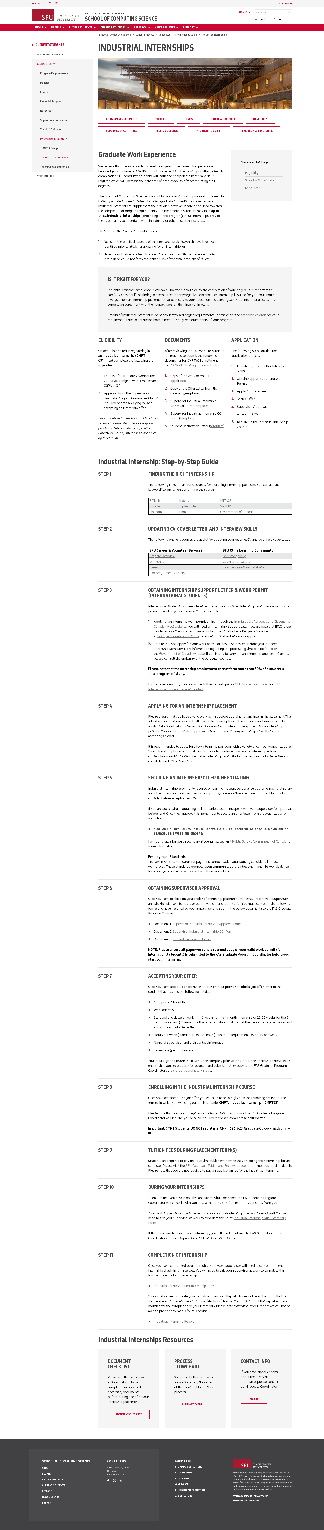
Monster (185, 512)
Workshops (157, 562)
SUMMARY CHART (192, 1404)
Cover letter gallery (236, 562)
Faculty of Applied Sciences (104, 13)
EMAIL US (253, 1399)
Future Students (80, 27)
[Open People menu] (64, 27)
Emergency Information (190, 1490)
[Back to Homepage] (56, 15)
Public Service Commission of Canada (259, 841)
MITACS (226, 501)
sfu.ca (36, 3)
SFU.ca (278, 19)
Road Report (183, 1478)
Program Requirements (54, 73)
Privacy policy (261, 1496)
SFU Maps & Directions (188, 1466)
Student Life (45, 176)
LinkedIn (155, 512)
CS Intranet (285, 3)
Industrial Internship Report (174, 1321)
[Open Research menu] (149, 27)
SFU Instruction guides (251, 684)
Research (140, 27)
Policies (45, 82)
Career (154, 567)
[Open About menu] (46, 27)
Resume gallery (234, 556)
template (201, 406)
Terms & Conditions (242, 1496)
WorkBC (226, 506)
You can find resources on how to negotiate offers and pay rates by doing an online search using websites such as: (221, 831)
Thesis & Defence (50, 129)
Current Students (113, 27)
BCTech (154, 501)
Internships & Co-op (186, 34)
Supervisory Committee (54, 120)
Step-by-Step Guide (259, 180)
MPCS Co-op (50, 148)
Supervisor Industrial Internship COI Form (203, 931)
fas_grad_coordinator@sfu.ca (178, 636)
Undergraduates (48, 54)
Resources (46, 110)
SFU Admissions (184, 1472)
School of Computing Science (121, 18)
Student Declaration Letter (192, 939)
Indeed (184, 501)
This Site (263, 19)
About (38, 27)
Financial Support (50, 101)
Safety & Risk (183, 1461)
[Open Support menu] (197, 27)
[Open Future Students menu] (95, 27)
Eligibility (252, 173)
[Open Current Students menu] (128, 27)
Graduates (164, 34)
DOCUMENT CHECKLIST (128, 1414)
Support (189, 27)
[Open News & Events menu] (178, 27)
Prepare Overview (162, 556)
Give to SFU (182, 1484)
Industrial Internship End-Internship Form (184, 1286)
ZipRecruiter (188, 506)
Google (154, 506)
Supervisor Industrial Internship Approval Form (206, 924)
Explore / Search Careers (167, 573)
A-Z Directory (183, 1495)
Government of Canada (237, 512)
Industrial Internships (55, 157)
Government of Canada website (182, 654)
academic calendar (254, 315)
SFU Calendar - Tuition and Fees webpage (215, 1166)
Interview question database (243, 567)
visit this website (193, 871)
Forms (44, 92)
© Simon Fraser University (246, 1500)
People (56, 27)
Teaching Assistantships (54, 167)
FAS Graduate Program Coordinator (194, 365)
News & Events (165, 27)
